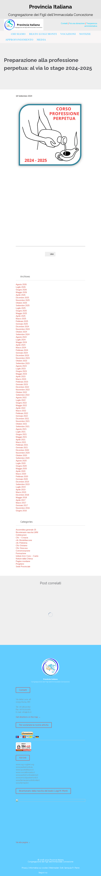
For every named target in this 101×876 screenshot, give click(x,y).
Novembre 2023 (23, 358)
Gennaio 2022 (22, 416)
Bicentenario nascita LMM (27, 532)
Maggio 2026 (21, 292)
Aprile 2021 (20, 439)
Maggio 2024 (21, 342)
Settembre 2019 (22, 484)
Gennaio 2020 (22, 479)
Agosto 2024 (21, 337)
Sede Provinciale (23, 566)
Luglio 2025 (21, 308)
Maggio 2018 (21, 497)
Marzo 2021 (21, 442)
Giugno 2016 (21, 510)
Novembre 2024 (23, 329)
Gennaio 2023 (22, 384)
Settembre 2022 (22, 395)
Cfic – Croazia (22, 537)
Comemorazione (23, 551)
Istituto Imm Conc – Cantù (27, 556)
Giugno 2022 (21, 403)
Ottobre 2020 (21, 455)
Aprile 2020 (20, 471)
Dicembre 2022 (22, 387)
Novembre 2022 (23, 389)
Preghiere (20, 564)
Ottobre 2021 (21, 424)
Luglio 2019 (21, 487)
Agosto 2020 (21, 461)
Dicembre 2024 (22, 326)
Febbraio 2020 (22, 476)
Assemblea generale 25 (26, 530)
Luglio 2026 (21, 287)
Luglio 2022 (21, 400)
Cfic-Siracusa (21, 548)
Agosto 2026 (21, 284)
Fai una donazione (77, 23)
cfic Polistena (21, 543)
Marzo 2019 (21, 492)
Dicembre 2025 (22, 297)
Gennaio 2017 (22, 505)
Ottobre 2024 (21, 332)
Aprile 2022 (20, 408)
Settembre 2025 (22, 305)
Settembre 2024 (22, 334)
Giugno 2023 (21, 371)
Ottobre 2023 (21, 361)
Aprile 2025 (20, 316)
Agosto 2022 (21, 397)
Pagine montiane (23, 561)
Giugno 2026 (21, 290)
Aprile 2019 (20, 489)
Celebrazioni (21, 535)
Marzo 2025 (21, 318)
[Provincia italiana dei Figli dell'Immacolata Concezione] (23, 25)
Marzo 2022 (21, 411)
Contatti (64, 23)
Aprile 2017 (20, 500)
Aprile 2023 (20, 376)
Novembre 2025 (23, 300)
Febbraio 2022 (22, 413)
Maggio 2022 (21, 405)
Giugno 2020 (21, 466)
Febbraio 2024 (22, 350)
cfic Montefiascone (24, 540)
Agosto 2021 (21, 429)
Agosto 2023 (21, 366)
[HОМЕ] (6, 34)
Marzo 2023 (21, 379)
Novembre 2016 (23, 508)
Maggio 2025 (21, 313)
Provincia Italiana (57, 860)
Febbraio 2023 (22, 382)
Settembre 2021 (22, 426)
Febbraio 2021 (22, 445)
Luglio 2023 (21, 368)
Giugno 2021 (21, 434)
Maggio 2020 (21, 468)
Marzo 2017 (21, 503)
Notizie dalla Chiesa (24, 558)
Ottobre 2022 (21, 392)
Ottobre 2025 (21, 303)
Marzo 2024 (21, 347)
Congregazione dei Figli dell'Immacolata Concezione (50, 862)
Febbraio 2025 (22, 321)
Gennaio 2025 (22, 324)
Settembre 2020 (22, 458)
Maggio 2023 (21, 374)
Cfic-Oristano (21, 545)
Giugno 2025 (21, 311)
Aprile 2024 (20, 345)
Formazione (21, 553)
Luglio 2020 (21, 463)
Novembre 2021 (23, 421)
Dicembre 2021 (22, 418)
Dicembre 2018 (22, 495)
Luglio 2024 (21, 340)
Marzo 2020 (21, 474)
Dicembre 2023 (22, 355)
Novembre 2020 (23, 453)
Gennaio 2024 (22, 353)
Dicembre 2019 (22, 482)
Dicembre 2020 (22, 450)
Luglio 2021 (21, 432)
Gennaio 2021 (22, 447)
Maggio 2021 (21, 437)
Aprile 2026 (20, 295)
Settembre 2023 (22, 363)
